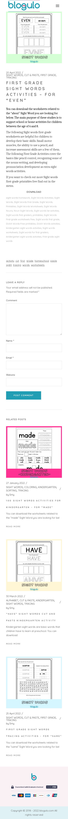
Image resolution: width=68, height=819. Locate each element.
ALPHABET (12, 600)
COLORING (30, 487)
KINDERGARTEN (47, 487)
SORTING (11, 490)
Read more (13, 526)
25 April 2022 (13, 713)
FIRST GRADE (48, 75)
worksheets (38, 265)
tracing (17, 265)
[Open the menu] (57, 5)
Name (10, 340)
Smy (10, 495)
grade (29, 260)
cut (17, 260)
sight (9, 265)
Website (10, 374)
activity (10, 260)
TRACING (11, 77)
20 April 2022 (13, 73)
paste (53, 260)
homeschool (42, 260)
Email (10, 357)
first (22, 260)
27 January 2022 (15, 483)
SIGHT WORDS (14, 75)
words (26, 265)
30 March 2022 (14, 596)
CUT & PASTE (31, 75)
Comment (11, 300)
